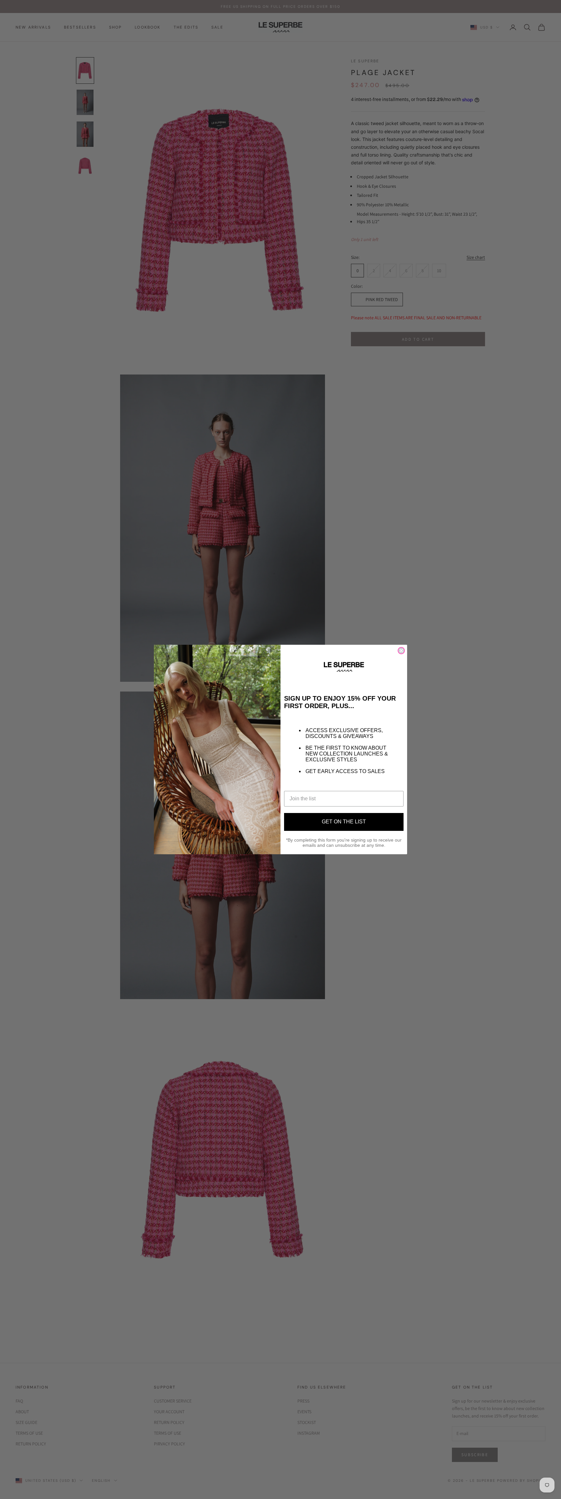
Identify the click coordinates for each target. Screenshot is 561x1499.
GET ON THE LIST (344, 821)
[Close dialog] (401, 650)
